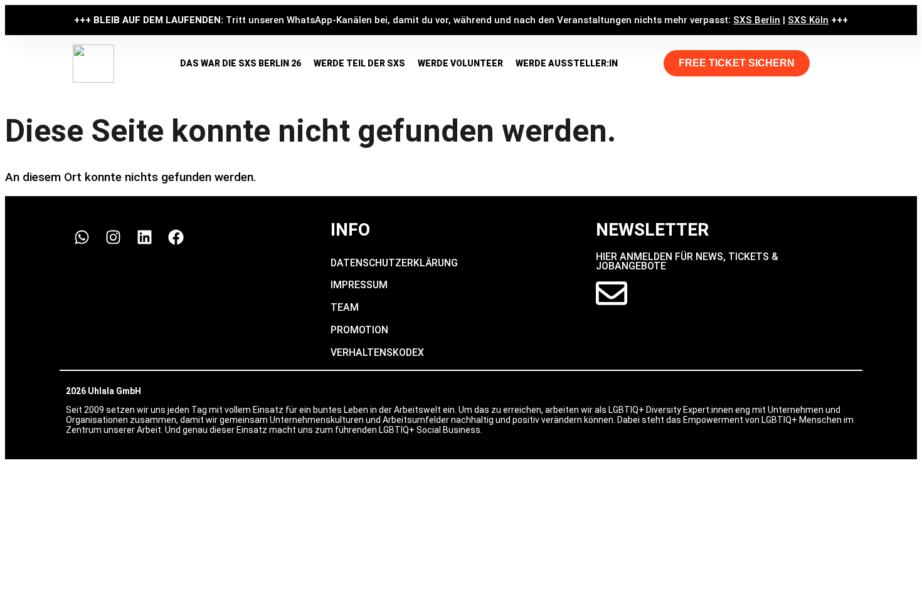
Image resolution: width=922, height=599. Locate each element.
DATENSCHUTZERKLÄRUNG (394, 263)
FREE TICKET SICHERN (737, 63)
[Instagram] (113, 237)
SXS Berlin (756, 20)
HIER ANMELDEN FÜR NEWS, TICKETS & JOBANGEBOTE (687, 262)
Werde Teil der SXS (359, 63)
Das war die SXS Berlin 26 (240, 63)
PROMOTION (359, 330)
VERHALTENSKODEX (377, 352)
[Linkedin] (144, 237)
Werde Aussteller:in (567, 63)
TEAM (345, 307)
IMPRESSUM (359, 285)
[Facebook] (175, 237)
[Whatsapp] (81, 237)
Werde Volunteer (460, 63)
